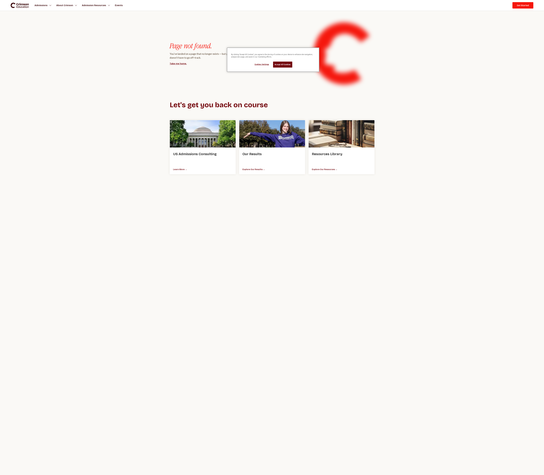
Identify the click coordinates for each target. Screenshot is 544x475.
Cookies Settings (262, 64)
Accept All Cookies (283, 64)
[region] (273, 60)
